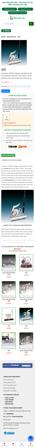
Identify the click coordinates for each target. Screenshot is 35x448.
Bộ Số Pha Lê (11, 37)
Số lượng (3, 86)
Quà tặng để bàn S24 (8, 274)
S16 (9, 350)
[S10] (26, 261)
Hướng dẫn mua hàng (9, 391)
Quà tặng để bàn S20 (26, 351)
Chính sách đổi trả (8, 380)
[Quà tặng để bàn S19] (26, 288)
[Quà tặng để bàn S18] (8, 288)
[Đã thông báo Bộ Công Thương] (8, 433)
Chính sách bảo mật (9, 382)
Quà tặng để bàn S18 (8, 300)
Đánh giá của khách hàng (12, 160)
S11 (9, 326)
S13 (26, 326)
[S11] (8, 314)
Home (3, 37)
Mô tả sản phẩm (8, 155)
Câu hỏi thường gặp (9, 388)
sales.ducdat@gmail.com (10, 428)
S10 (26, 273)
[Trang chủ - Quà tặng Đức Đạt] (17, 18)
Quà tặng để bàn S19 (26, 300)
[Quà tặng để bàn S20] (26, 339)
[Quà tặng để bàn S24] (8, 261)
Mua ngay (5, 91)
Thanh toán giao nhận (9, 385)
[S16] (8, 339)
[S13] (26, 314)
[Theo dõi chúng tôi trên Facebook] (17, 365)
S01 (19, 37)
